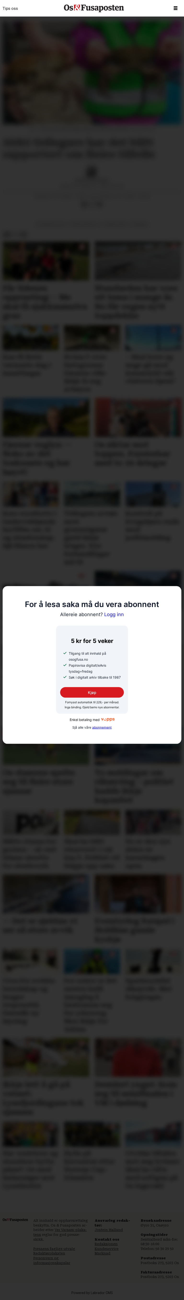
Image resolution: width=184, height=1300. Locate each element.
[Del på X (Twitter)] (91, 204)
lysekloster (115, 224)
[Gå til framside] (94, 8)
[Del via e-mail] (99, 204)
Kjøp (92, 692)
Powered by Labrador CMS (92, 1293)
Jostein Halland (109, 1230)
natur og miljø (84, 224)
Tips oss (10, 8)
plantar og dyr (51, 224)
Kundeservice (107, 1249)
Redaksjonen (106, 1244)
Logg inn (92, 614)
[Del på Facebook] (84, 204)
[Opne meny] (175, 8)
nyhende (139, 224)
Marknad (102, 1253)
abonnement (102, 727)
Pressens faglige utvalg (54, 1249)
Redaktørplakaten (49, 1253)
